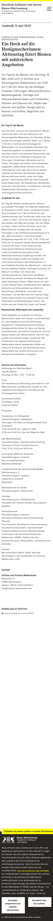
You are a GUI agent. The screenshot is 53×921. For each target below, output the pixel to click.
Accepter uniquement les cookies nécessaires (13, 905)
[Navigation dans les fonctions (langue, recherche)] (49, 9)
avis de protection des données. (33, 870)
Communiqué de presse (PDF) (19, 613)
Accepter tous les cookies (39, 902)
